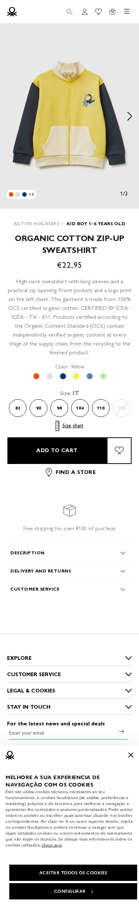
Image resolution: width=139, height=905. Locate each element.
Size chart (72, 426)
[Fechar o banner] (130, 755)
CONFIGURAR (70, 891)
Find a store (76, 472)
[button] (69, 116)
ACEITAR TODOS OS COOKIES (73, 872)
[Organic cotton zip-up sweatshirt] (11, 194)
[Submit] (122, 731)
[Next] (129, 116)
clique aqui (52, 845)
